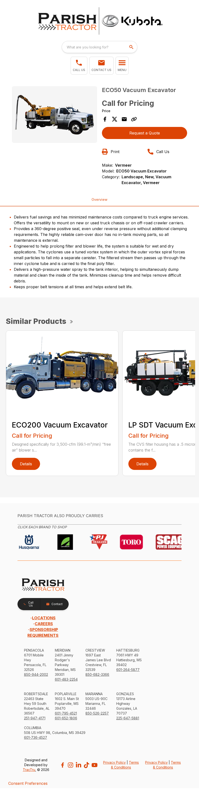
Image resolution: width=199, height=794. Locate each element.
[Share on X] (114, 119)
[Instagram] (70, 765)
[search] (131, 47)
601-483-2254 (66, 679)
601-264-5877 (128, 670)
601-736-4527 (35, 737)
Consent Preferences (28, 783)
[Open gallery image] (54, 114)
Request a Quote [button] (144, 133)
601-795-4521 (66, 713)
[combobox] (99, 47)
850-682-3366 (97, 674)
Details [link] (26, 463)
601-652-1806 (66, 718)
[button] (79, 66)
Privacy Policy (114, 762)
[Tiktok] (86, 765)
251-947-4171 (34, 718)
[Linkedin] (78, 765)
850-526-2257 (97, 713)
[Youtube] (94, 765)
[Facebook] (62, 765)
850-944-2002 (36, 674)
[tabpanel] (54, 115)
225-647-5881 (127, 718)
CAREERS (44, 623)
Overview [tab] (99, 199)
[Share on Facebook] (105, 119)
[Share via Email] (124, 119)
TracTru (29, 770)
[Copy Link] (134, 119)
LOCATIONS (44, 617)
